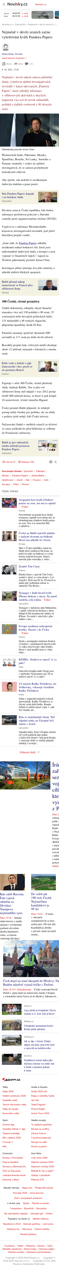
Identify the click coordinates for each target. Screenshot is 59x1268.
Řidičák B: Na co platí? (42, 1171)
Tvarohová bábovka (41, 1137)
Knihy (21, 695)
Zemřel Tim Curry (29, 566)
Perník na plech (39, 1146)
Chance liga (8, 1124)
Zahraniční (6, 201)
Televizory (27, 1229)
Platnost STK (37, 1179)
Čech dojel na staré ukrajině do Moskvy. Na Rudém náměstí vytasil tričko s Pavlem (31, 983)
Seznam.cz (40, 4)
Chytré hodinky (41, 1229)
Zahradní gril (36, 1213)
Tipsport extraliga (11, 1133)
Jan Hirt (35, 1100)
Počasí (22, 637)
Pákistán (40, 471)
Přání (16, 484)
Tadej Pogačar (38, 1104)
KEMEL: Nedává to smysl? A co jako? (38, 661)
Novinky (19, 53)
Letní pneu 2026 (39, 1157)
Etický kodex (30, 1249)
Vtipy (21, 667)
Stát (28, 480)
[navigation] (3, 4)
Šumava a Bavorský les (14, 1166)
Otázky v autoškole (40, 1175)
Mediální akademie (12, 1249)
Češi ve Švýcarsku (12, 1171)
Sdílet (20, 63)
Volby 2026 (8, 1091)
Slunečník (29, 1208)
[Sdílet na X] (55, 461)
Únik (46, 480)
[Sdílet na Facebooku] (50, 461)
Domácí (5, 293)
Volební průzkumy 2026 (14, 1096)
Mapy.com (27, 1188)
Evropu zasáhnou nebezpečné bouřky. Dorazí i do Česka (35, 627)
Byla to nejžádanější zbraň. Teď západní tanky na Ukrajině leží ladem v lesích (36, 720)
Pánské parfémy (28, 1234)
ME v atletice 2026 (12, 1137)
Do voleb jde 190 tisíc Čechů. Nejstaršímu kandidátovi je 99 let (41, 901)
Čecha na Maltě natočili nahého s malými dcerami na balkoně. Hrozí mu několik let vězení (37, 536)
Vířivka (49, 1213)
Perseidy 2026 (20, 1193)
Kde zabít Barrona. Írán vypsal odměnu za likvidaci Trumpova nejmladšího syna (12, 903)
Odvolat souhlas (16, 1252)
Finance (37, 480)
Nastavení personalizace (39, 1252)
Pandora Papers (28, 243)
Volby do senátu (10, 1109)
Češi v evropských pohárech (28, 1198)
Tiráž (49, 1246)
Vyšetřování (8, 480)
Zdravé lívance (38, 1133)
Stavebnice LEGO (12, 1224)
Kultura (22, 570)
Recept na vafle (39, 1142)
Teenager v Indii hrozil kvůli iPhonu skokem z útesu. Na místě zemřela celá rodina (38, 596)
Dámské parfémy (31, 1224)
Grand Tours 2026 (40, 1113)
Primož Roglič (38, 1109)
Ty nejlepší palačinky (41, 1124)
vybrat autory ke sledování (13, 58)
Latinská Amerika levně (14, 1175)
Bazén (26, 1203)
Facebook (9, 1246)
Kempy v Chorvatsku (13, 1157)
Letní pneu (48, 1224)
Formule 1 (8, 1142)
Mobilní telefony (41, 1218)
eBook (9, 63)
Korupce (6, 484)
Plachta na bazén (40, 1203)
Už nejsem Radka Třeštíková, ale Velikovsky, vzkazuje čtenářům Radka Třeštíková (37, 687)
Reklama (30, 1246)
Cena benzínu (37, 1193)
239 (31, 63)
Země (19, 480)
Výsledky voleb (10, 1100)
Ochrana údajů (46, 1249)
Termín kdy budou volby (14, 1104)
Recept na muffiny (40, 1129)
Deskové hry (13, 1229)
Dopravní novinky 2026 (42, 1166)
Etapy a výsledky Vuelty (42, 1096)
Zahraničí (28, 471)
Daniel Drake (8, 53)
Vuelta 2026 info (39, 1091)
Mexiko (5, 475)
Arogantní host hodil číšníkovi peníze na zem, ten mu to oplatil (37, 501)
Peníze (25, 484)
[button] (29, 130)
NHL (5, 1146)
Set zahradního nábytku (16, 1213)
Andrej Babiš (37, 475)
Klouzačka (41, 1208)
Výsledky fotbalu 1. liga (14, 1129)
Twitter (20, 1246)
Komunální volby (11, 1113)
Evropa (22, 544)
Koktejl (22, 511)
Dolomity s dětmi (11, 1179)
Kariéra (41, 1246)
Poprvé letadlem (11, 1162)
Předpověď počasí (44, 1188)
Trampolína (15, 1208)
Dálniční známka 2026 (42, 1162)
